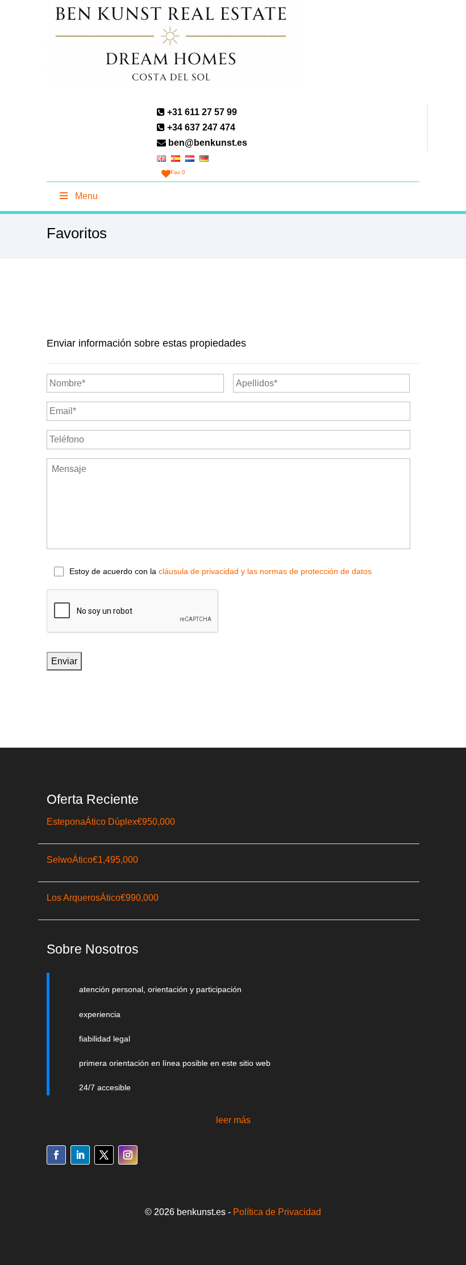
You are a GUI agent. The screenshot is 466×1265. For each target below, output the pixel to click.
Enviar (64, 661)
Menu (86, 196)
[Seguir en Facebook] (56, 1155)
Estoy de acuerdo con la (220, 571)
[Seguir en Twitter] (104, 1155)
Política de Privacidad (277, 1212)
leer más (233, 1120)
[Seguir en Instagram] (128, 1155)
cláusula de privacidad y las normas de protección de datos (265, 571)
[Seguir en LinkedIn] (80, 1155)
